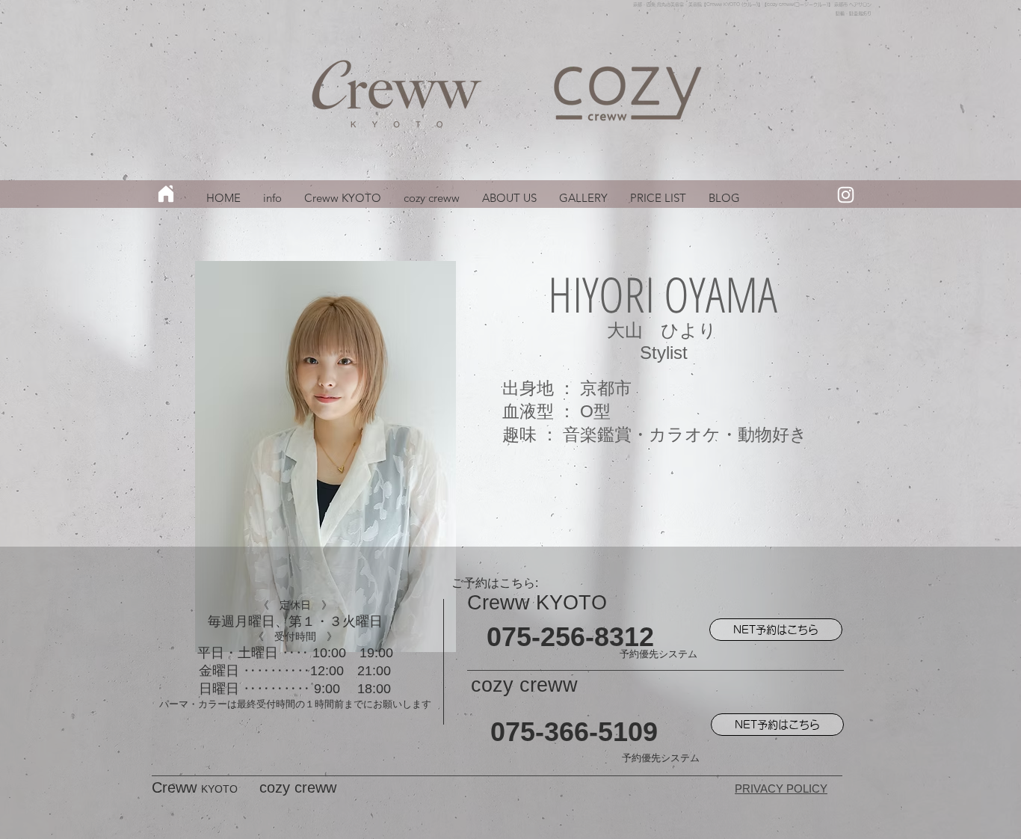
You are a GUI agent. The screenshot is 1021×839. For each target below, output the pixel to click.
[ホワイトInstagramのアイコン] (846, 195)
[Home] (166, 193)
